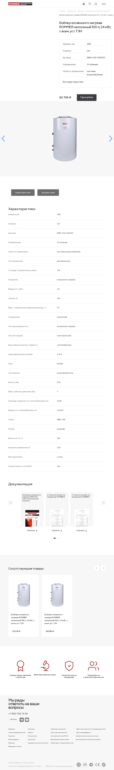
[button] (3, 139)
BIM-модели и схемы (14, 746)
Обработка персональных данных (59, 766)
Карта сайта (31, 739)
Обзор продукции (13, 739)
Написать (13, 719)
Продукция (71, 11)
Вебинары (11, 743)
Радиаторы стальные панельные (38, 743)
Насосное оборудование (83, 732)
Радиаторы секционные (58, 729)
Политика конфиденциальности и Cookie (24, 766)
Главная (62, 11)
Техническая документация (16, 732)
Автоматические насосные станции (87, 736)
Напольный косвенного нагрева (98, 11)
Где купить (86, 97)
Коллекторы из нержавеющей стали (62, 743)
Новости (30, 732)
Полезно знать (32, 736)
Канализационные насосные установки (88, 739)
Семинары (31, 729)
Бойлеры (80, 11)
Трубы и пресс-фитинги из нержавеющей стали (91, 729)
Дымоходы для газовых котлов (60, 739)
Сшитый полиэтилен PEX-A (59, 736)
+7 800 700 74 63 (18, 713)
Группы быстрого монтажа (59, 732)
